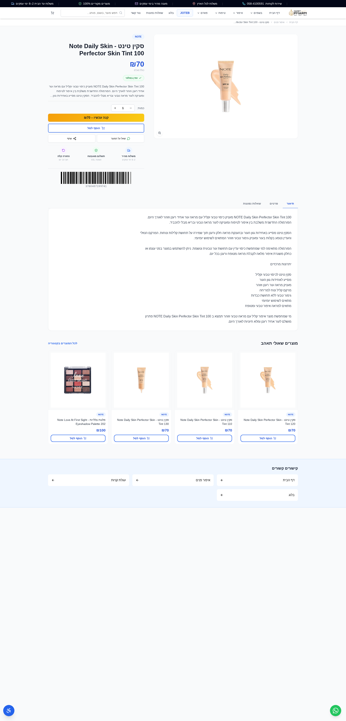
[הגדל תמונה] (159, 133)
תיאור (290, 203)
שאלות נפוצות (154, 12)
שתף (69, 138)
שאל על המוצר (118, 138)
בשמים (258, 12)
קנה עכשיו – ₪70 (96, 117)
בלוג (171, 12)
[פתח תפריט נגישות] (8, 710)
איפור (239, 12)
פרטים (274, 203)
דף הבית (274, 12)
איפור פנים (279, 22)
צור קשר (136, 12)
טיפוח (221, 12)
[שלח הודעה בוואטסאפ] (335, 710)
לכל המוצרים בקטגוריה (62, 343)
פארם (204, 12)
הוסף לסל (266, 438)
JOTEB (185, 12)
